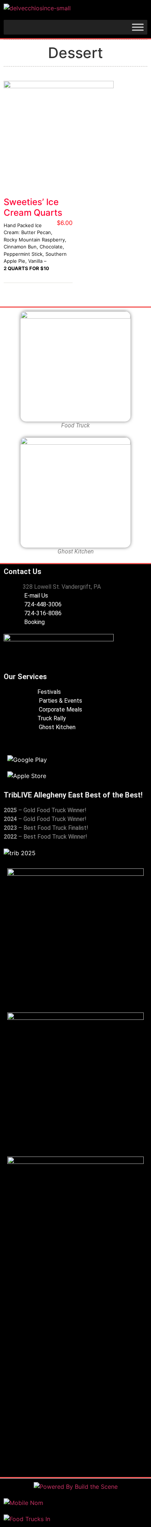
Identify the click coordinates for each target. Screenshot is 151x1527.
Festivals (49, 691)
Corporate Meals (59, 709)
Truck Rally (51, 718)
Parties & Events (59, 700)
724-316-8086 (42, 613)
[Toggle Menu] (138, 27)
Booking (34, 622)
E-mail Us (35, 595)
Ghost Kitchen (56, 727)
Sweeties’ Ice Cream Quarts (33, 207)
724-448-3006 (42, 604)
